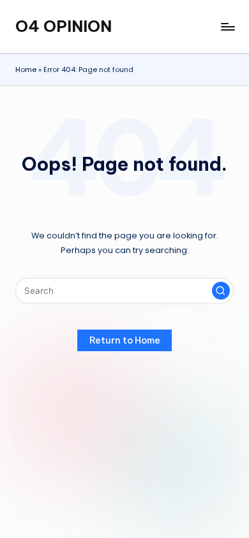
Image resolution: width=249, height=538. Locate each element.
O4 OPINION (63, 26)
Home (25, 69)
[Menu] (227, 26)
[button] (221, 291)
